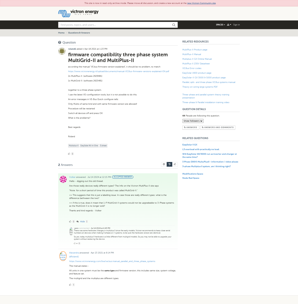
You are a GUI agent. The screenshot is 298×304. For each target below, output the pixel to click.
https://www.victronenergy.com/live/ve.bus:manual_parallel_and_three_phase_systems (112, 261)
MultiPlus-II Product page (195, 49)
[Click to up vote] (74, 243)
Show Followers (192, 120)
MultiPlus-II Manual (191, 54)
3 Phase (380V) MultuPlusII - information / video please (210, 162)
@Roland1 (74, 256)
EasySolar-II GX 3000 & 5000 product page (204, 77)
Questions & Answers (79, 33)
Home (61, 33)
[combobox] (118, 25)
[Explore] (229, 25)
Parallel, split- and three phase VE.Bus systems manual (209, 82)
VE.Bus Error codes (191, 68)
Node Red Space (190, 178)
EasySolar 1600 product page (196, 73)
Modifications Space (192, 174)
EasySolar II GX (189, 145)
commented (84, 228)
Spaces (220, 24)
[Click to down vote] (77, 243)
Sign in (236, 24)
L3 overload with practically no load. (201, 149)
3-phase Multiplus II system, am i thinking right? (206, 166)
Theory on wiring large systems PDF (200, 87)
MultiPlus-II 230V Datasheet (196, 63)
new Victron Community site (201, 3)
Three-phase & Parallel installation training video (205, 102)
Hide (82, 221)
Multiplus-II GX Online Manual (197, 59)
